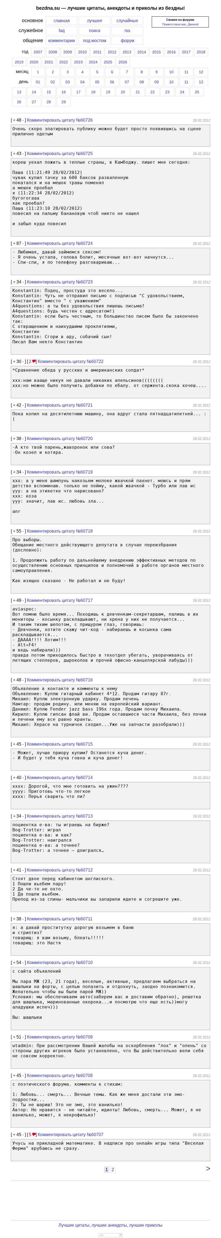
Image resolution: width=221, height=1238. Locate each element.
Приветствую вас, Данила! (180, 24)
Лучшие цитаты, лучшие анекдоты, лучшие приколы (110, 1225)
